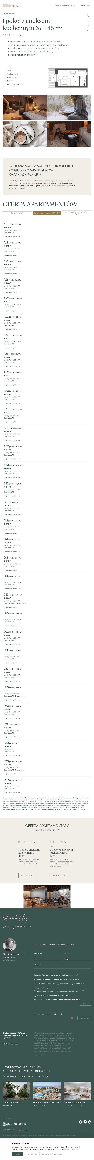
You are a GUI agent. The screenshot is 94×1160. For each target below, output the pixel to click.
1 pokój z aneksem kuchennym (45, 991)
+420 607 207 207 (9, 957)
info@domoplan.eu (10, 1044)
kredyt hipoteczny (79, 983)
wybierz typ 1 (27, 875)
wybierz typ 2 (59, 875)
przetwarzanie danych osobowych (68, 999)
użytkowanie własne (61, 979)
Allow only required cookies (51, 1154)
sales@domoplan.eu (9, 960)
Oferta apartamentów (65, 5)
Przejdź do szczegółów (10, 236)
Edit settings (32, 1154)
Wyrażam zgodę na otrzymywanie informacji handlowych (53, 995)
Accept (17, 1154)
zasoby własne (64, 983)
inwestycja (76, 979)
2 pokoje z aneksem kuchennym (69, 991)
